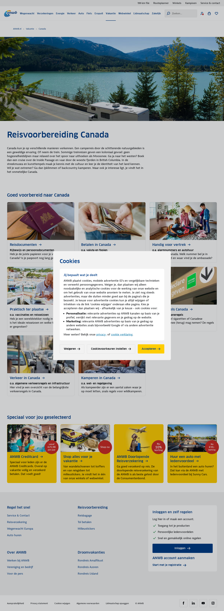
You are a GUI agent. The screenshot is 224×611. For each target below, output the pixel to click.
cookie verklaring (121, 334)
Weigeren (70, 349)
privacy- (101, 334)
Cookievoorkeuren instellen (109, 349)
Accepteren (149, 349)
